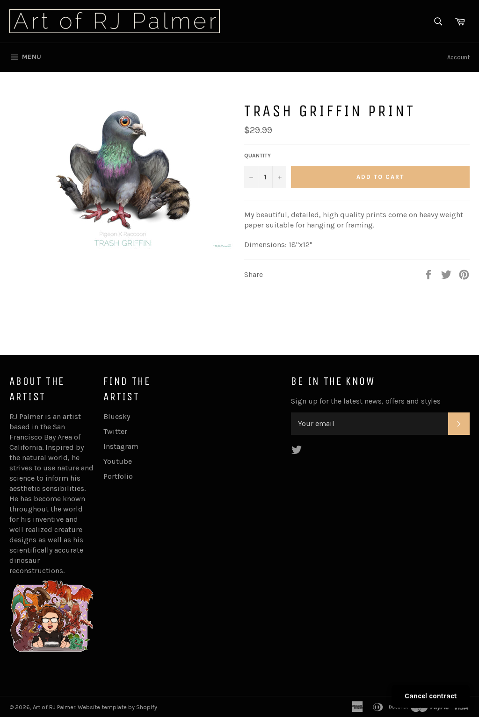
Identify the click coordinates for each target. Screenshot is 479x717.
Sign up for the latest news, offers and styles (366, 401)
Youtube (117, 461)
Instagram (120, 446)
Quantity (257, 155)
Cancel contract (431, 696)
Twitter (115, 431)
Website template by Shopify (117, 706)
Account (458, 57)
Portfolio (118, 476)
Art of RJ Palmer (54, 706)
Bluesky (116, 416)
